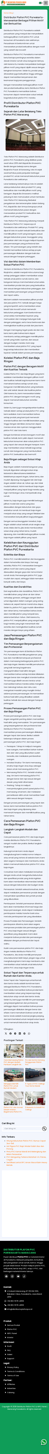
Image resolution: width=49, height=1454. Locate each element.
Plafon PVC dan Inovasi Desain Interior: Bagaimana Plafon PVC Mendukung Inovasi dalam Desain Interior (13, 1109)
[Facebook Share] (10, 1034)
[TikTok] (24, 1276)
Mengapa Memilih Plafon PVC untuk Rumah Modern (11, 1086)
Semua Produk (13, 1325)
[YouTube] (18, 1276)
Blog (11, 13)
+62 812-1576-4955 (15, 1301)
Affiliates (11, 1384)
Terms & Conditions (16, 1371)
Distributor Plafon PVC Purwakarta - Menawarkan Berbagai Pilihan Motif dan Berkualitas (24, 20)
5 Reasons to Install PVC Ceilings (35, 1108)
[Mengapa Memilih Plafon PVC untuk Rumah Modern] (14, 1074)
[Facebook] (6, 1276)
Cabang (10, 1392)
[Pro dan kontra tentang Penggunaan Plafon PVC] (35, 1051)
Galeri (9, 1354)
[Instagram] (12, 1276)
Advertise (11, 1388)
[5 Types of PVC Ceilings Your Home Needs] (35, 1074)
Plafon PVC (12, 1329)
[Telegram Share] (15, 1034)
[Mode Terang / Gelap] (41, 3)
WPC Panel (12, 1333)
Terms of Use (13, 1375)
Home (6, 13)
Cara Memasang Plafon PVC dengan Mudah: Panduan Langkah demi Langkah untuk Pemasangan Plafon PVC (13, 1062)
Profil (9, 1346)
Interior (10, 1337)
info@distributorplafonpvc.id (19, 1309)
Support (10, 1358)
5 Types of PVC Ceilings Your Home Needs (35, 1085)
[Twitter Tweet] (6, 1034)
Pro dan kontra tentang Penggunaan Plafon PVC (35, 1062)
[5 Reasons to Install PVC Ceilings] (35, 1098)
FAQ (9, 1350)
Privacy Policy (13, 1367)
